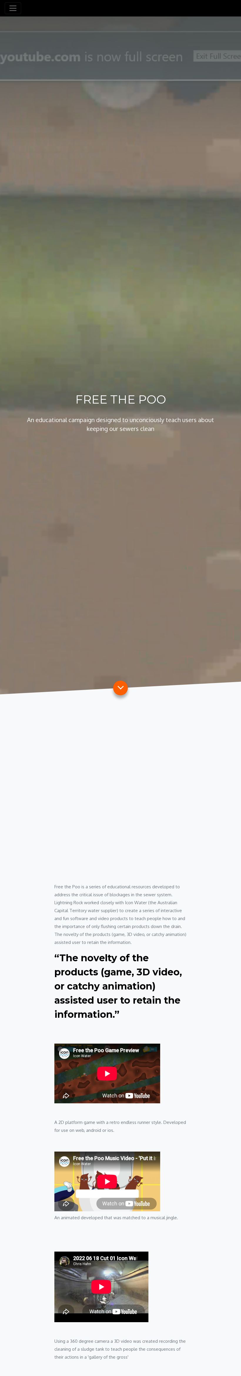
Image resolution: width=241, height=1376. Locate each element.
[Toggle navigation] (13, 8)
